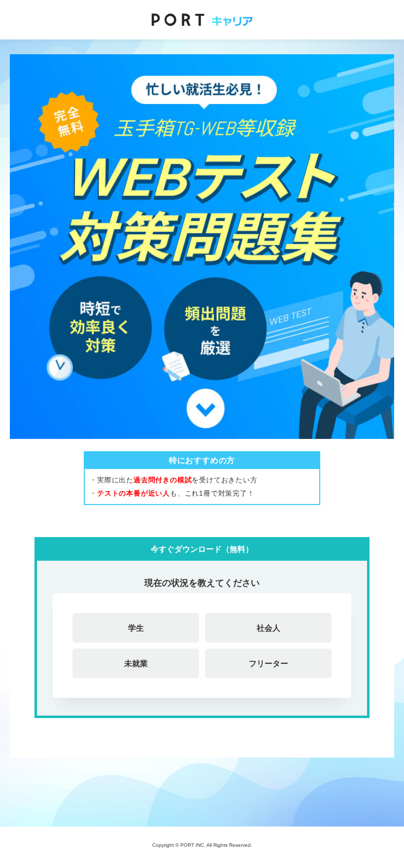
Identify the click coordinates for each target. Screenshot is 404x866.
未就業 (136, 663)
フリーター (268, 663)
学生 (136, 628)
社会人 (268, 628)
